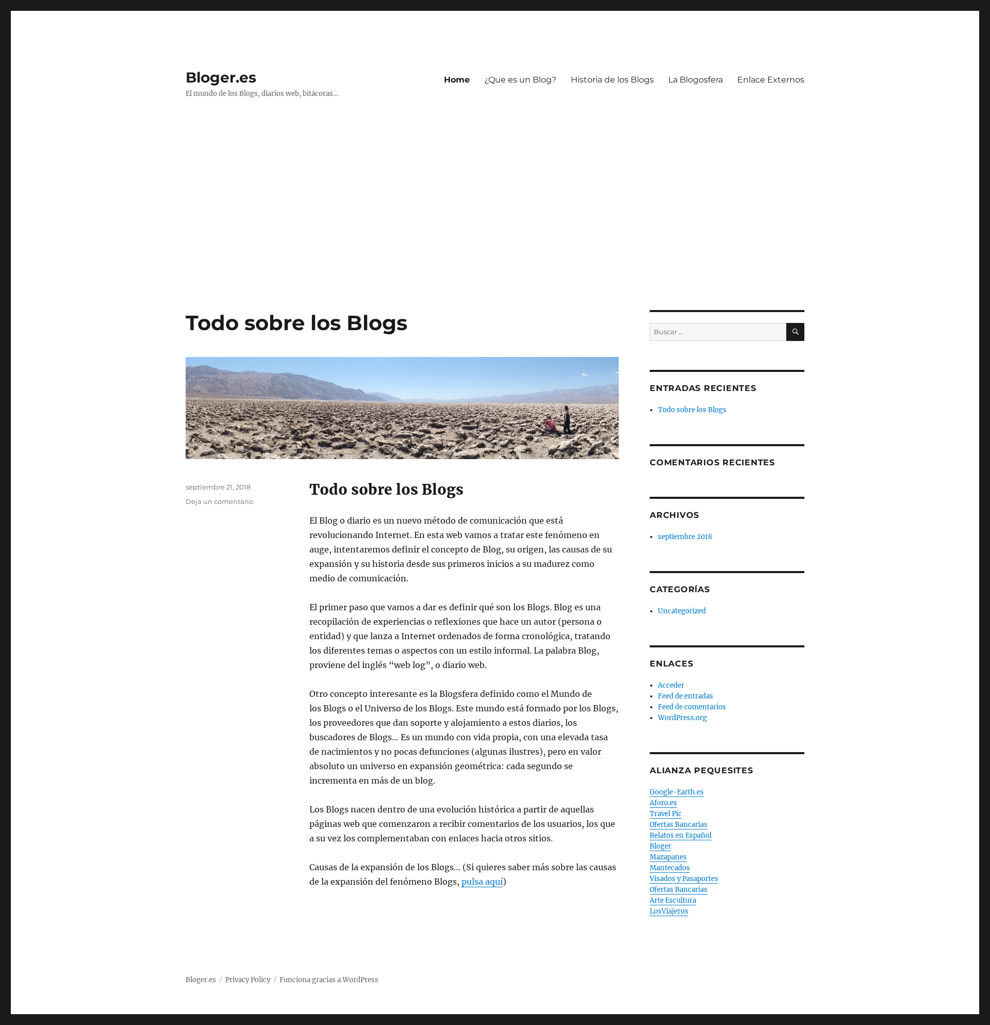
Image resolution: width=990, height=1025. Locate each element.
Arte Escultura (673, 900)
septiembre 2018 (685, 536)
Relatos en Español (681, 835)
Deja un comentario (219, 501)
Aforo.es (663, 803)
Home (457, 80)
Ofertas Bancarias (678, 824)
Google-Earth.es (677, 792)
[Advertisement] (495, 233)
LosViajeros (669, 911)
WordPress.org (682, 717)
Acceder (671, 685)
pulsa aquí (482, 881)
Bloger (660, 846)
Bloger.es (221, 77)
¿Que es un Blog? (520, 80)
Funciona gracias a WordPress (328, 979)
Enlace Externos (770, 80)
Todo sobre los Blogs (296, 322)
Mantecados (670, 868)
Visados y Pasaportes (684, 878)
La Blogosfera (695, 80)
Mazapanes (668, 857)
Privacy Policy (247, 979)
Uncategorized (682, 611)
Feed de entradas (685, 696)
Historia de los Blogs (612, 80)
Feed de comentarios (692, 707)
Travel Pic (666, 813)
